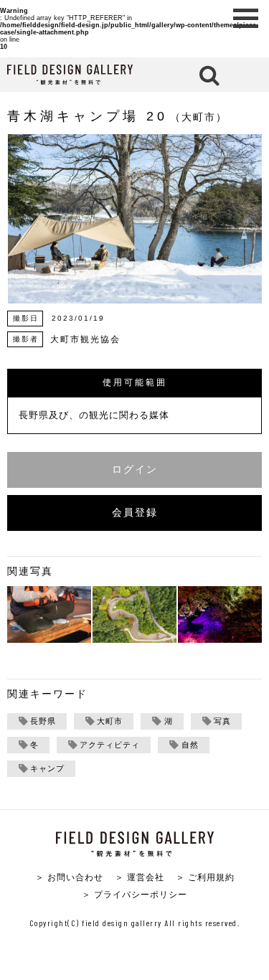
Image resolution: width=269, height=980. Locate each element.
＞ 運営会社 (139, 877)
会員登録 (135, 512)
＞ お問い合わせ (69, 877)
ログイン (135, 469)
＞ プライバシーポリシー (134, 894)
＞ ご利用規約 (205, 877)
